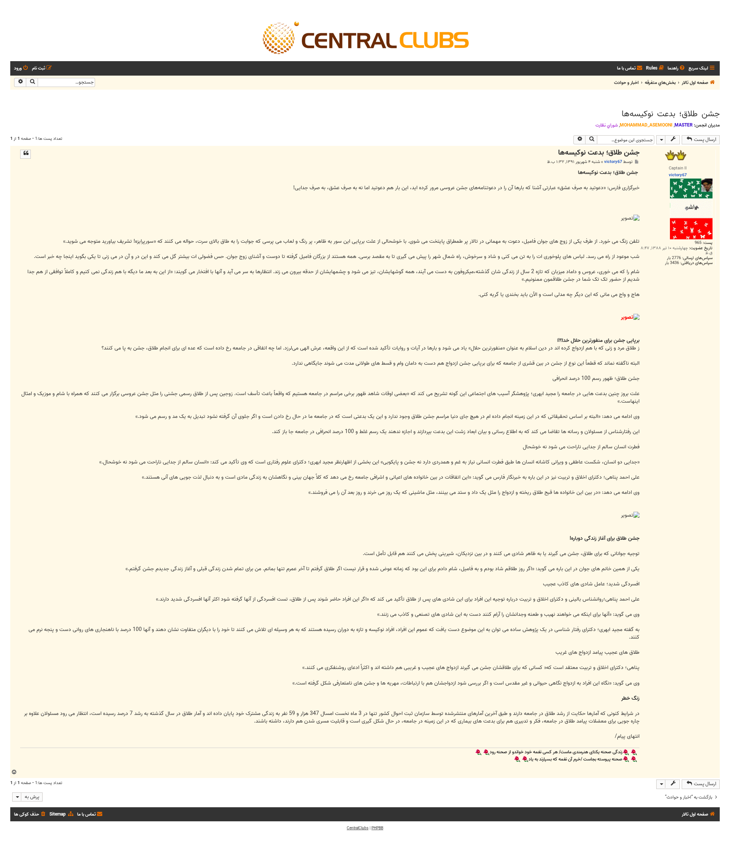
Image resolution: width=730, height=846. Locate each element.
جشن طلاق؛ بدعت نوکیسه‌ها (671, 114)
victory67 (613, 161)
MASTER (683, 125)
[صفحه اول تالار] (365, 37)
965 (698, 242)
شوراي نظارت (606, 125)
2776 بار (674, 258)
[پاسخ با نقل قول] (25, 154)
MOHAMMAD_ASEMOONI (646, 125)
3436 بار (672, 263)
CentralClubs (357, 828)
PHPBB (377, 828)
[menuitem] (677, 68)
